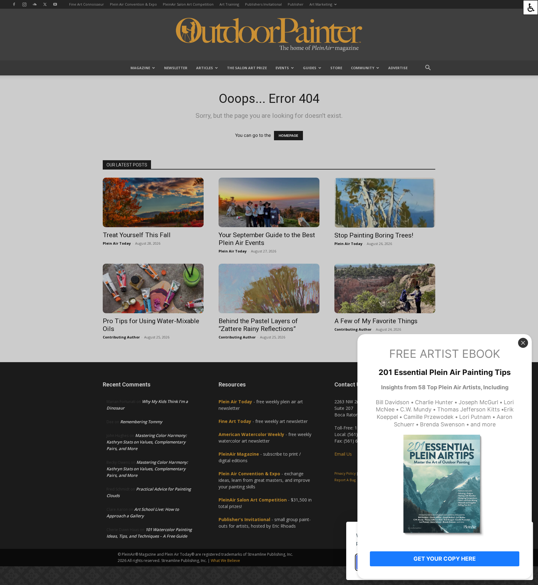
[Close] (523, 343)
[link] (530, 7)
